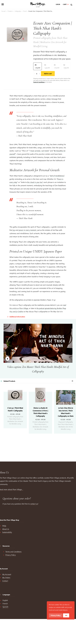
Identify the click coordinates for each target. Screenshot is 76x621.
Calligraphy (18, 11)
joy (14, 230)
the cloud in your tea (34, 182)
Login (58, 4)
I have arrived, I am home (39, 151)
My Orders (6, 577)
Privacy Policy (10, 555)
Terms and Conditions (13, 552)
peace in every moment (27, 230)
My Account (6, 574)
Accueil (3, 11)
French (25, 11)
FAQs (4, 526)
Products (10, 11)
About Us (5, 529)
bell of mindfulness (57, 176)
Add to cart (48, 74)
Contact (5, 581)
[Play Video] (38, 343)
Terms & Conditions (39, 82)
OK (66, 615)
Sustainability (7, 532)
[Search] (71, 5)
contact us (34, 504)
